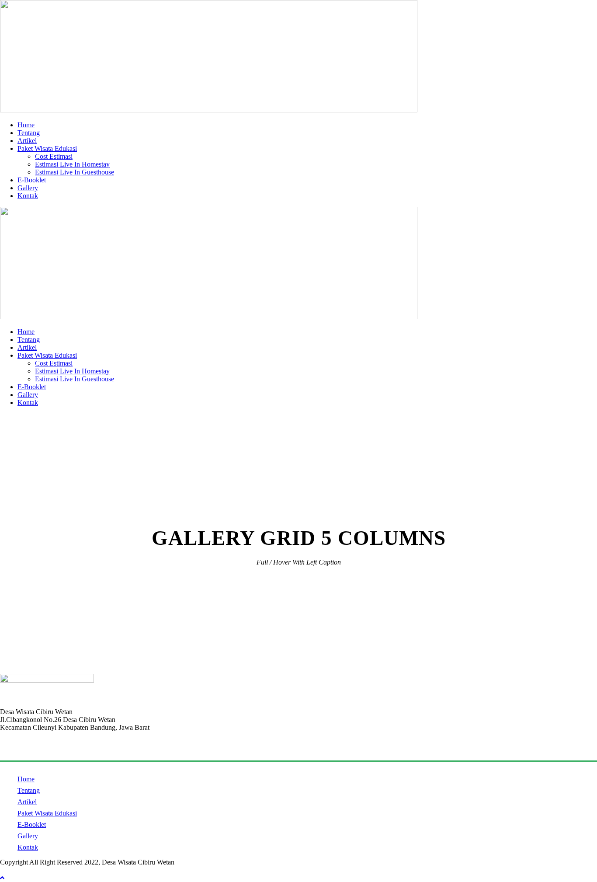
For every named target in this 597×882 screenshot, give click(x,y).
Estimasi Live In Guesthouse (74, 172)
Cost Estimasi (54, 156)
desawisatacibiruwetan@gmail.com (48, 749)
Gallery (27, 188)
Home (26, 125)
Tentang (28, 132)
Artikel (27, 140)
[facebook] (3, 870)
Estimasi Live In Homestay (72, 164)
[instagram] (50, 870)
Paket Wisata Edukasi (47, 148)
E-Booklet (31, 180)
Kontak (27, 195)
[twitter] (34, 870)
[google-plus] (19, 870)
